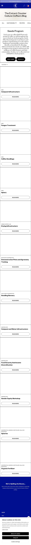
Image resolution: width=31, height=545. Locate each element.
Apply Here (10, 59)
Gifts (3, 515)
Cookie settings (15, 541)
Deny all (15, 537)
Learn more (5, 529)
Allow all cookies (15, 533)
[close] (28, 517)
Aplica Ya (21, 59)
